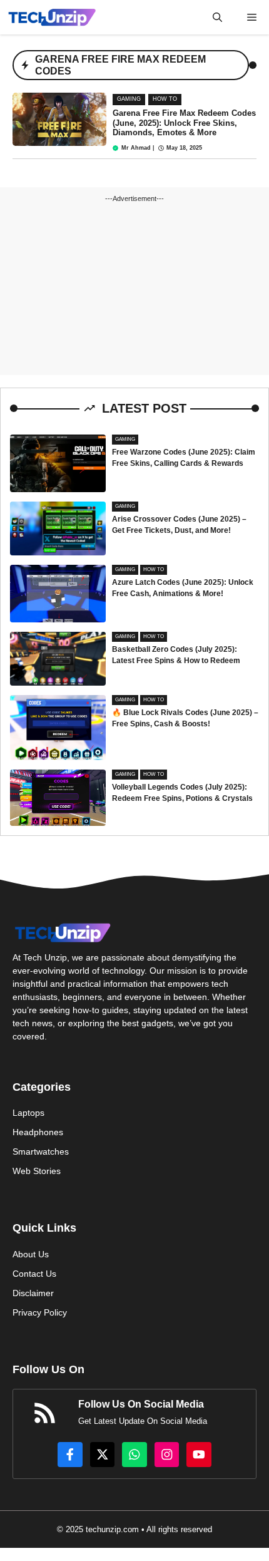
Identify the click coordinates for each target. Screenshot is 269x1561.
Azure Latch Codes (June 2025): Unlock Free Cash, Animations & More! (182, 588)
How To (165, 99)
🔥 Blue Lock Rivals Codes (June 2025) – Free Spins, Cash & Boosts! (185, 718)
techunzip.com (112, 1529)
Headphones (38, 1132)
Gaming (129, 99)
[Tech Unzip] (52, 17)
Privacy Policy (40, 1312)
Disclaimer (33, 1293)
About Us (31, 1254)
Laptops (28, 1113)
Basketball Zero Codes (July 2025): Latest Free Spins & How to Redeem (176, 655)
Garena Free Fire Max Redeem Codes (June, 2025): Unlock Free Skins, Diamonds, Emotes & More (184, 122)
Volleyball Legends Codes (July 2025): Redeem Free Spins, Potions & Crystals (182, 793)
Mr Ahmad (136, 148)
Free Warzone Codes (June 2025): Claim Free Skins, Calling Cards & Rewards (183, 458)
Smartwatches (41, 1151)
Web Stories (37, 1171)
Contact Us (34, 1274)
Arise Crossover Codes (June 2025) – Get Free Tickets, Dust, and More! (179, 525)
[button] (217, 17)
